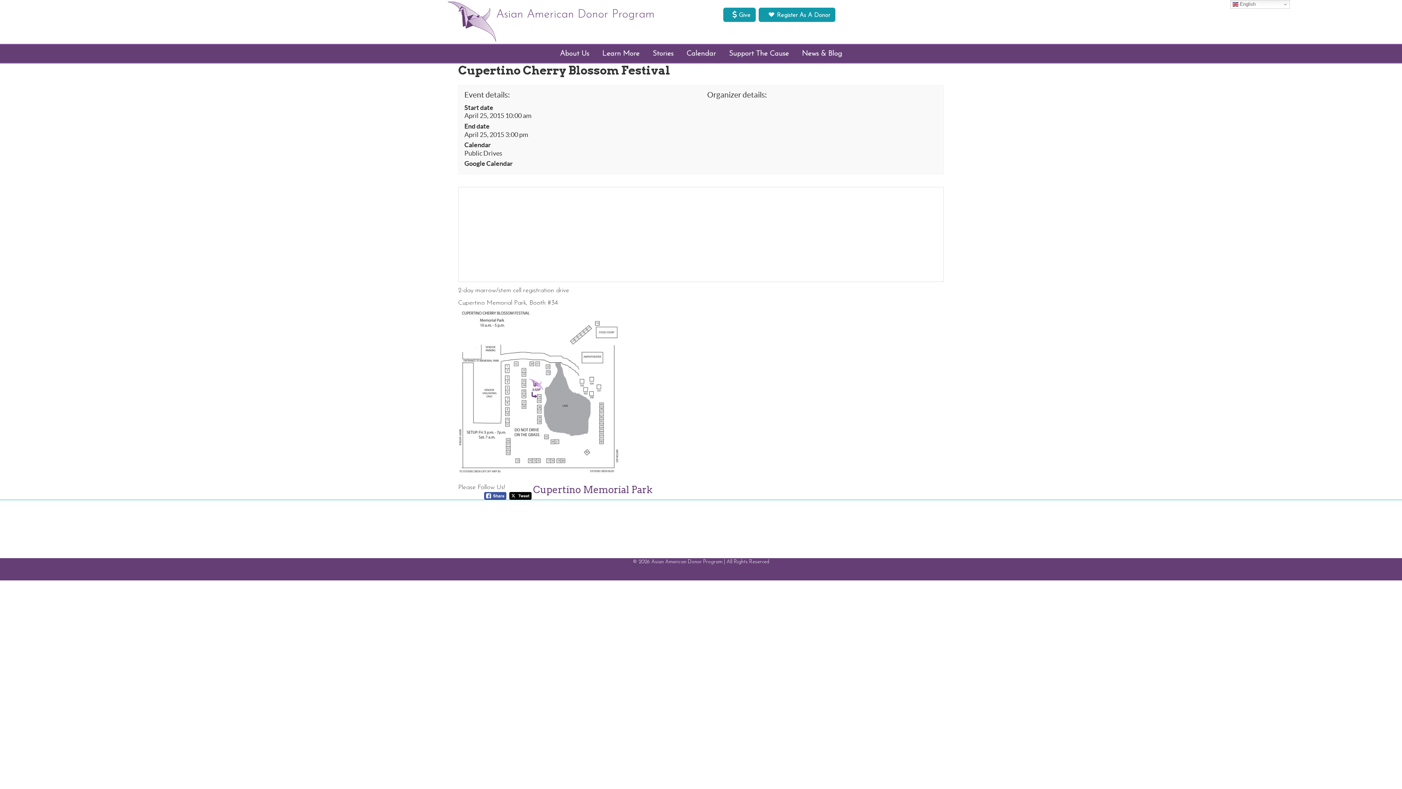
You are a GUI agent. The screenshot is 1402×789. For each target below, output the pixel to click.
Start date (478, 107)
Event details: (487, 95)
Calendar (477, 145)
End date (477, 126)
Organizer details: (737, 95)
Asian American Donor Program (575, 14)
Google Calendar (488, 163)
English (1247, 4)
